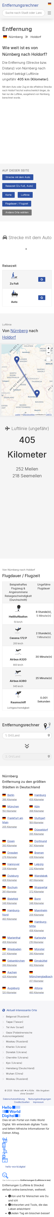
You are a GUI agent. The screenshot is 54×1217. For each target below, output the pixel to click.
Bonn (37, 898)
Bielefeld (12, 898)
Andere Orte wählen (16, 212)
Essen (11, 841)
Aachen (12, 972)
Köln (37, 806)
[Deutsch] (50, 4)
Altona (38, 988)
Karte (8, 194)
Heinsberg (19, 1068)
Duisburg (13, 875)
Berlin (10, 795)
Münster (39, 949)
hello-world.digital (15, 1166)
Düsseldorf (41, 829)
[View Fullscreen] (48, 359)
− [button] (49, 353)
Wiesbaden (14, 949)
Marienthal (13, 937)
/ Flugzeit (16, 203)
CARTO (49, 414)
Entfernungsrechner (20, 5)
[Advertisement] (27, 128)
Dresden (12, 852)
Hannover (13, 864)
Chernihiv (16, 1057)
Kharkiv (15, 1046)
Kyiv (13, 1062)
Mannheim (40, 910)
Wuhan (14, 1073)
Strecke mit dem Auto (17, 177)
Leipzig (39, 864)
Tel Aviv (14, 1027)
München (13, 806)
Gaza (17, 1034)
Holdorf (9, 337)
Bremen (39, 852)
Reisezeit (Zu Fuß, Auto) (19, 185)
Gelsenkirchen (16, 960)
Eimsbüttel (40, 960)
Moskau (16, 1041)
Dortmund (40, 841)
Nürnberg (19, 330)
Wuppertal (40, 887)
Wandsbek (41, 875)
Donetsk (16, 1052)
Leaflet (17, 414)
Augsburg (13, 988)
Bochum (12, 887)
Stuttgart (39, 818)
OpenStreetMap (29, 414)
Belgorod (17, 1016)
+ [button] (49, 348)
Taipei (14, 1021)
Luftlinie (25, 194)
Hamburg (40, 795)
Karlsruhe (40, 937)
